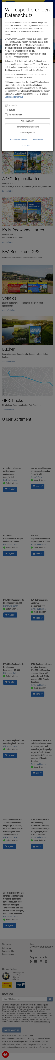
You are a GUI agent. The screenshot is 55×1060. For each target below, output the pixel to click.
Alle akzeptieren (27, 121)
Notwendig (13, 105)
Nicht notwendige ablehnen (27, 127)
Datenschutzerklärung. (14, 97)
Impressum (26, 145)
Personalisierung (15, 115)
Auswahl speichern (27, 132)
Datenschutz (38, 139)
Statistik (12, 110)
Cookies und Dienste (18, 139)
